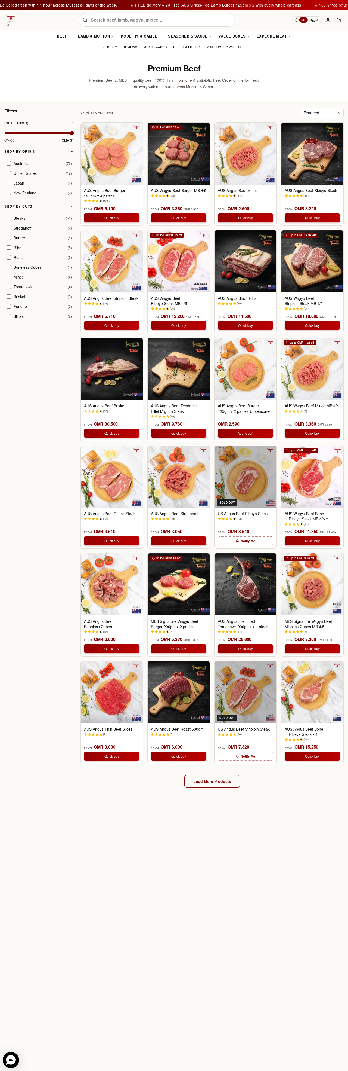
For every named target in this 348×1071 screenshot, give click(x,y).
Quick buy (111, 217)
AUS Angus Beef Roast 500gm (177, 729)
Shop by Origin (20, 151)
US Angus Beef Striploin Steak (244, 729)
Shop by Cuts (18, 206)
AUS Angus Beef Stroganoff (174, 513)
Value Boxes (232, 36)
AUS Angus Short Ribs (237, 298)
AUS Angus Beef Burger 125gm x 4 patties (104, 193)
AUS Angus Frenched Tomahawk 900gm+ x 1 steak (243, 624)
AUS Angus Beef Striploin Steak (111, 298)
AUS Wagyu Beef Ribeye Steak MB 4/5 (169, 301)
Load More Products (212, 781)
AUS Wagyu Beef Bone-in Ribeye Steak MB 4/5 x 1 (308, 516)
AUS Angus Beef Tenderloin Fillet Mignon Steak (175, 408)
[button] (11, 1060)
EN (303, 20)
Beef (62, 36)
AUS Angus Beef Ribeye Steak (311, 190)
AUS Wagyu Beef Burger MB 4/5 (178, 190)
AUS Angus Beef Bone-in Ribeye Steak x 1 (305, 732)
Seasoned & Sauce (187, 36)
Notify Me (248, 540)
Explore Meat (272, 36)
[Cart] (339, 20)
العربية (314, 20)
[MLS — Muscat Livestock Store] (10, 19)
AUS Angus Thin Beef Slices (108, 729)
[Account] (328, 20)
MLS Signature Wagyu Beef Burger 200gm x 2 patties (174, 624)
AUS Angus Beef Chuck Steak (109, 513)
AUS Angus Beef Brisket (104, 405)
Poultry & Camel (139, 36)
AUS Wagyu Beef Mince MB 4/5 (312, 405)
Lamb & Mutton (94, 36)
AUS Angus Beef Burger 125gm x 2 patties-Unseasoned (245, 408)
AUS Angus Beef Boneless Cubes (98, 624)
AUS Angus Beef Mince (238, 190)
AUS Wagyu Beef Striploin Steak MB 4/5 (304, 301)
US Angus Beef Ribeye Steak (243, 513)
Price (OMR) (16, 122)
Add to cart (245, 433)
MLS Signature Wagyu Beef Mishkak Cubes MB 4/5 (308, 624)
